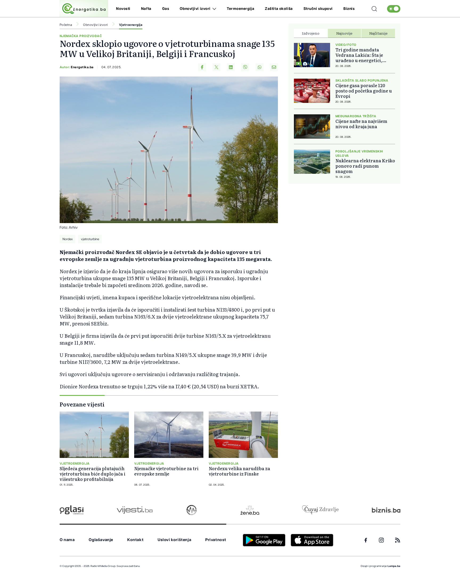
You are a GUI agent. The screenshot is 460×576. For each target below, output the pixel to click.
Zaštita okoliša (279, 9)
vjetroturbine (90, 239)
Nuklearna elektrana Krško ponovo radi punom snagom (365, 166)
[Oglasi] (72, 510)
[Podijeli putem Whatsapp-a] (260, 67)
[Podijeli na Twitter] (216, 67)
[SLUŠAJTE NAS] (192, 510)
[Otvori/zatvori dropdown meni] (213, 9)
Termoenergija (240, 9)
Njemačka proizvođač (81, 36)
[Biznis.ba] (386, 510)
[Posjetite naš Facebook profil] (365, 540)
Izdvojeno (310, 33)
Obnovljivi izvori (195, 9)
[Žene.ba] (250, 510)
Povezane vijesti (82, 404)
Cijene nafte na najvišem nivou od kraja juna (361, 123)
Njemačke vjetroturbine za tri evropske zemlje (166, 471)
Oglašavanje (101, 540)
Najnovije (344, 33)
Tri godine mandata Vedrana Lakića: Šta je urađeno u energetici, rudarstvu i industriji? (360, 55)
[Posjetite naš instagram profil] (381, 540)
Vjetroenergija (131, 24)
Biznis (349, 9)
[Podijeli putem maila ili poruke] (274, 67)
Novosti (123, 9)
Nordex (68, 239)
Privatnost (215, 540)
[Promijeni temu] (393, 9)
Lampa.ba (394, 566)
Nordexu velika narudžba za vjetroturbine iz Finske (239, 471)
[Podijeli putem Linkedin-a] (231, 67)
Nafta (146, 9)
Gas (165, 9)
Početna (66, 24)
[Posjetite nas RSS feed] (397, 540)
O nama (67, 540)
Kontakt (135, 540)
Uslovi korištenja (174, 540)
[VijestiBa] (135, 510)
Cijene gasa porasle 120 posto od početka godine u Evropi (363, 91)
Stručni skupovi (318, 9)
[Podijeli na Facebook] (202, 67)
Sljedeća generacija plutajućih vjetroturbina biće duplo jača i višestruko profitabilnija (92, 474)
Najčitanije (378, 33)
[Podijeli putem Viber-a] (245, 67)
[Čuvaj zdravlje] (320, 510)
